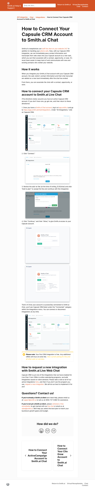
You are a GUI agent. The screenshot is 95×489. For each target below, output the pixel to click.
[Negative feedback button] (54, 430)
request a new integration (34, 384)
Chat (79, 6)
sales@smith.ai (27, 408)
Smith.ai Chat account (44, 107)
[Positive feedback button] (41, 430)
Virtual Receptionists (80, 5)
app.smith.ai (63, 107)
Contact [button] (85, 6)
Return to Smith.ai (64, 5)
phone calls (44, 51)
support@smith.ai (30, 400)
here (37, 382)
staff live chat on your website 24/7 (55, 49)
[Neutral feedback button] (47, 430)
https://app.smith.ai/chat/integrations (37, 110)
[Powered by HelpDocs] (7, 484)
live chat (51, 406)
